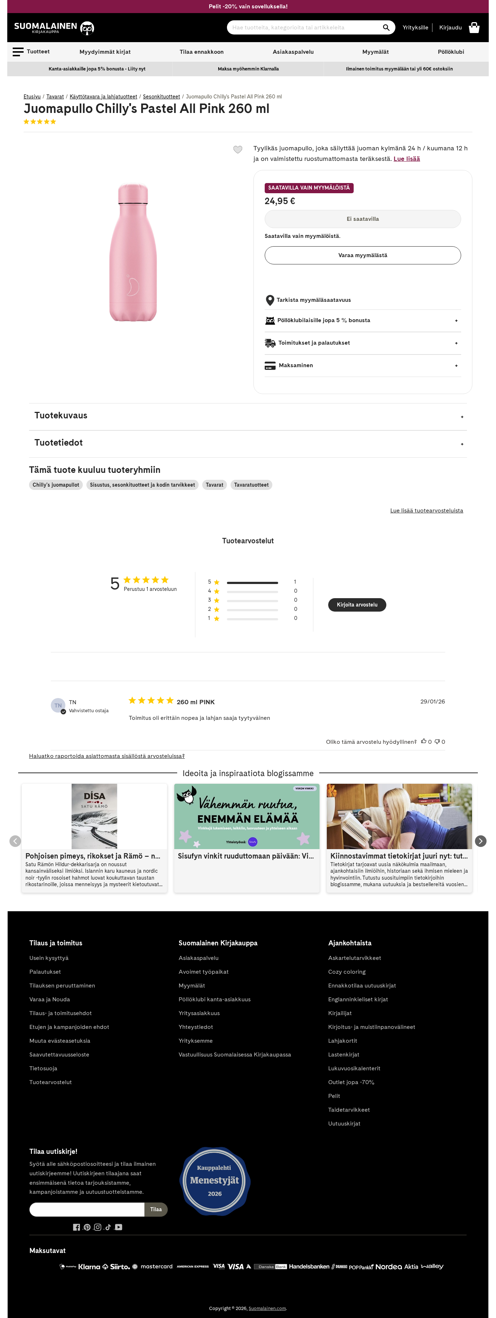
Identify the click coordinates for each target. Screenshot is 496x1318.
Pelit (334, 1095)
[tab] (248, 416)
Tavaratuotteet (251, 485)
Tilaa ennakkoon (202, 51)
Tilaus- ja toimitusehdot (60, 1013)
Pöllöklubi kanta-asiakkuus (215, 999)
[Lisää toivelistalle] (237, 149)
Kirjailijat (340, 1013)
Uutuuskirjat (344, 1123)
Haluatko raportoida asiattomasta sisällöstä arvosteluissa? (107, 756)
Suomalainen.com (267, 1308)
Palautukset (45, 971)
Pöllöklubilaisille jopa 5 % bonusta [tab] (323, 320)
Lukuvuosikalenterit (354, 1068)
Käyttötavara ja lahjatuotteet (103, 97)
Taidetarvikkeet (349, 1109)
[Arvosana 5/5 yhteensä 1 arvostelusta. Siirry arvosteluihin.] (41, 121)
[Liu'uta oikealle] (481, 841)
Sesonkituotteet (161, 97)
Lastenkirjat (343, 1054)
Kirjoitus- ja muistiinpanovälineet (371, 1026)
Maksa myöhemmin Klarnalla (248, 69)
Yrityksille (415, 27)
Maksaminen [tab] (295, 365)
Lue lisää (407, 158)
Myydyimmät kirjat (105, 51)
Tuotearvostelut (50, 1082)
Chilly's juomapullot (56, 485)
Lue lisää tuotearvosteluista (426, 510)
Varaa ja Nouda (49, 999)
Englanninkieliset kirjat (358, 999)
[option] (97, 69)
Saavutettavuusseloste (59, 1054)
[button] (31, 52)
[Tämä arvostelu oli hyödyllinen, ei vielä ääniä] (423, 742)
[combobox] (311, 27)
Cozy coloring (347, 971)
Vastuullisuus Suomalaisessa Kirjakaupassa (235, 1054)
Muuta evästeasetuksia (59, 1040)
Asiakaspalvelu (293, 51)
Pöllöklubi (451, 51)
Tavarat (55, 97)
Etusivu (32, 97)
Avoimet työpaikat (204, 971)
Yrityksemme (196, 1040)
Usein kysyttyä (49, 957)
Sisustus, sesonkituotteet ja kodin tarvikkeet (142, 485)
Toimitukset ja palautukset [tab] (313, 342)
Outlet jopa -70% (351, 1082)
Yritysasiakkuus (199, 1013)
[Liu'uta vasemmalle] (15, 841)
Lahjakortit (342, 1040)
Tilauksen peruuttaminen (62, 985)
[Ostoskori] (474, 27)
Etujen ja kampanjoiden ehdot (69, 1026)
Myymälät (375, 51)
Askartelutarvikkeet (354, 957)
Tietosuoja (43, 1068)
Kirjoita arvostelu (357, 605)
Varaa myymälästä (362, 255)
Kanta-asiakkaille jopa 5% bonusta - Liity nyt (97, 69)
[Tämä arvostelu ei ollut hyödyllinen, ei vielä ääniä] (437, 742)
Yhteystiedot (196, 1026)
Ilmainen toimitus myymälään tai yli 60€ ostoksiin (399, 69)
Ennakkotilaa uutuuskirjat (362, 985)
